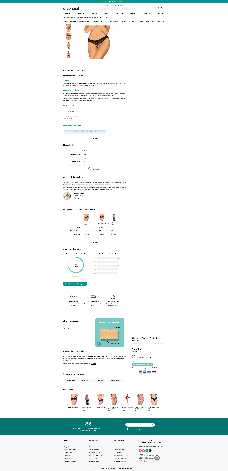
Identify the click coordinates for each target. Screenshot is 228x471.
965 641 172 (154, 368)
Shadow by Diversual (120, 461)
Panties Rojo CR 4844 (73, 407)
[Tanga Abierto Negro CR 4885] (154, 399)
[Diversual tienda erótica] (77, 8)
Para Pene (119, 13)
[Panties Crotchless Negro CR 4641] (87, 399)
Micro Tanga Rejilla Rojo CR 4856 (139, 407)
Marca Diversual (94, 450)
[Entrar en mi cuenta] (158, 8)
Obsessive (88, 151)
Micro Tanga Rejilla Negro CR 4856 (113, 407)
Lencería (95, 13)
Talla (133, 355)
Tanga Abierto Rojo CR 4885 (127, 407)
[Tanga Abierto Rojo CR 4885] (127, 399)
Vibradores (117, 447)
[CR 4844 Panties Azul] (100, 399)
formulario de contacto (81, 23)
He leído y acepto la (140, 429)
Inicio (65, 17)
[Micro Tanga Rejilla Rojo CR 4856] (141, 399)
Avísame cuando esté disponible (142, 364)
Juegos (132, 13)
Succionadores (118, 444)
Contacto (66, 444)
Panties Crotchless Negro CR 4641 (86, 407)
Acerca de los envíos (70, 450)
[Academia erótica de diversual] (146, 450)
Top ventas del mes (120, 458)
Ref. (133, 351)
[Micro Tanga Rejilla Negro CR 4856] (114, 399)
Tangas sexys (84, 380)
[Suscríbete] (152, 425)
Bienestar (80, 13)
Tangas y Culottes (70, 380)
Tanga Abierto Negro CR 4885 (153, 407)
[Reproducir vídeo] (99, 344)
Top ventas (146, 13)
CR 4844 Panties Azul (100, 407)
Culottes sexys (99, 380)
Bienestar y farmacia (120, 450)
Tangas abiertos (115, 380)
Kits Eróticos (117, 452)
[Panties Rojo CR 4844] (74, 399)
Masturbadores (118, 455)
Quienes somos (93, 444)
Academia (161, 13)
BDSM (107, 13)
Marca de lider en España (114, 1)
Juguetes (67, 13)
